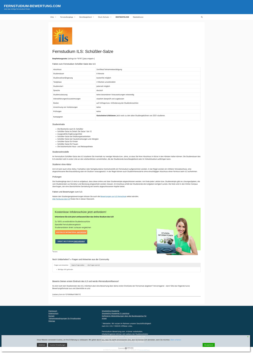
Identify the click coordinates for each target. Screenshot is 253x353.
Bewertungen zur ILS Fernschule (113, 196)
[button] (202, 17)
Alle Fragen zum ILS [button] (94, 265)
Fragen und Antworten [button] (61, 265)
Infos (52, 17)
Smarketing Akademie (110, 311)
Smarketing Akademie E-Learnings (115, 313)
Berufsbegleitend (85, 17)
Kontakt (51, 316)
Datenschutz (53, 313)
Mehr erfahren (175, 340)
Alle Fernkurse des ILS (61, 199)
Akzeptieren (208, 345)
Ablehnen (41, 345)
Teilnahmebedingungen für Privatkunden (64, 318)
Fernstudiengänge (66, 17)
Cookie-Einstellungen (58, 345)
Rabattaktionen (138, 17)
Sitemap (51, 321)
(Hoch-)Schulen (103, 17)
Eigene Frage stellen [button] (78, 265)
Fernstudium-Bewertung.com (32, 6)
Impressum (52, 311)
